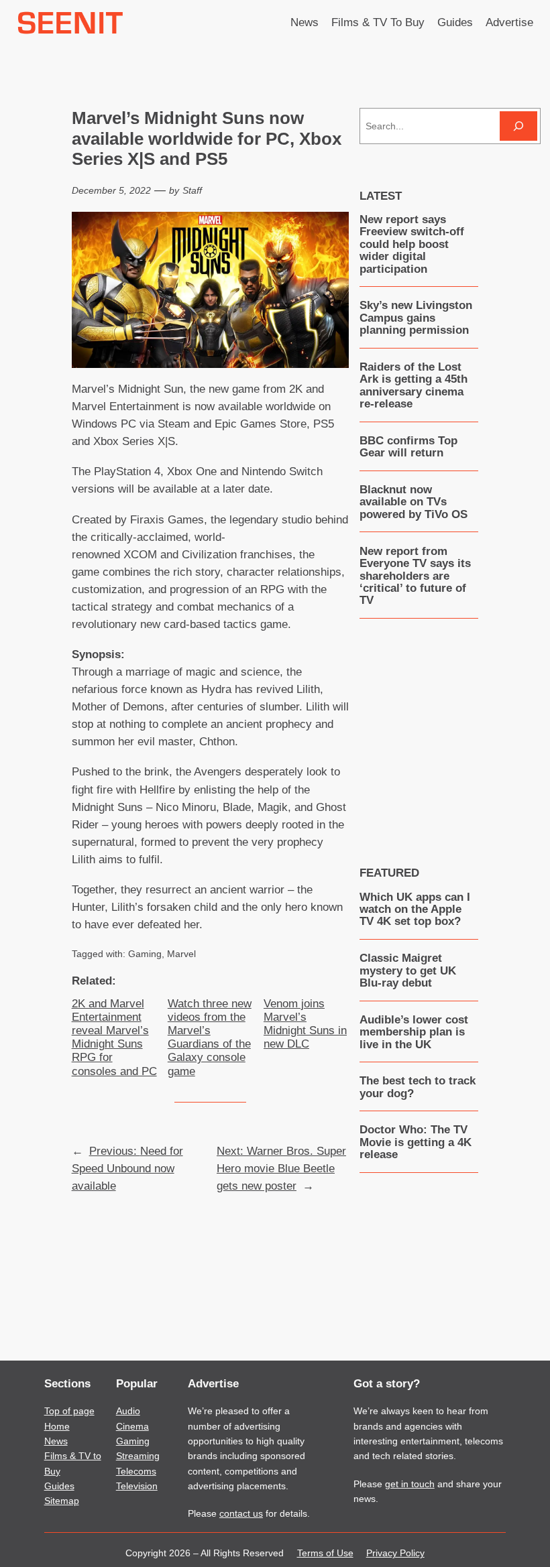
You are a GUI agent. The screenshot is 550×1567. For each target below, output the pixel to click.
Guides (59, 1486)
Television (137, 1486)
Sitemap (61, 1500)
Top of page (69, 1410)
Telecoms (136, 1471)
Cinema (132, 1426)
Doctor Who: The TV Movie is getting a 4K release (416, 1142)
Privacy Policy (395, 1553)
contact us (241, 1513)
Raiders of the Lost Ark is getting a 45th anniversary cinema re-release (414, 385)
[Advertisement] (454, 732)
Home (57, 1426)
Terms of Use (325, 1553)
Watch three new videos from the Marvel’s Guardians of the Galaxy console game (210, 1037)
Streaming (138, 1455)
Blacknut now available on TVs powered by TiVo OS (414, 502)
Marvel (181, 953)
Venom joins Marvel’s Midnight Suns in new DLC (305, 1023)
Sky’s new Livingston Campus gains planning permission (416, 318)
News (56, 1441)
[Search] (518, 125)
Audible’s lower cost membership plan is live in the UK (414, 1032)
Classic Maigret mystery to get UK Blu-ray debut (408, 970)
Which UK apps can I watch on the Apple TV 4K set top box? (415, 909)
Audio (128, 1410)
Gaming (145, 953)
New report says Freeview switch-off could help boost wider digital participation (412, 244)
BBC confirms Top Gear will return (408, 447)
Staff (192, 190)
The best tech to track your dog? (418, 1087)
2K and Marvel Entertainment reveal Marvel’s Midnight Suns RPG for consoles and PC (114, 1037)
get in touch (410, 1484)
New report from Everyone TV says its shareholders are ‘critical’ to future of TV (415, 576)
